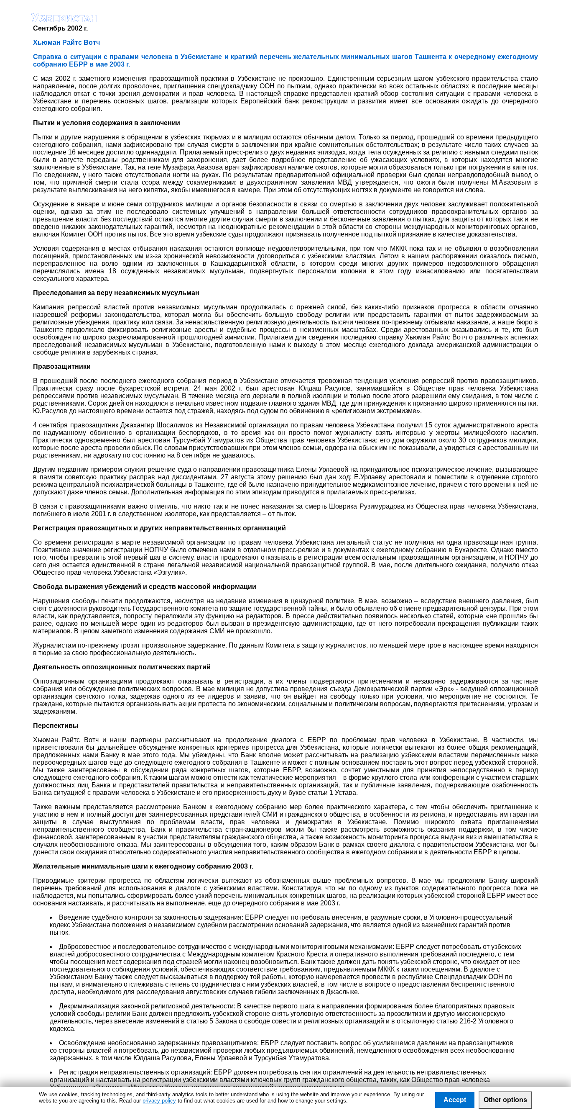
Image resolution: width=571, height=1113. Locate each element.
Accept (455, 1099)
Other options (505, 1099)
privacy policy (159, 1101)
